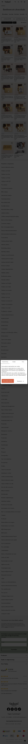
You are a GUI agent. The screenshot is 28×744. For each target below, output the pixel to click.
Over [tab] (23, 361)
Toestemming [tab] (5, 361)
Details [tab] (14, 361)
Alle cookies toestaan (7, 381)
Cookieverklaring (21, 375)
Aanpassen (19, 381)
